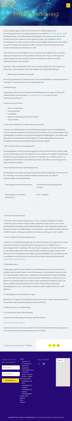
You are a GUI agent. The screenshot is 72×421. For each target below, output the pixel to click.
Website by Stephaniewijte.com (55, 417)
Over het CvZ (26, 361)
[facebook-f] (40, 364)
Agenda (22, 398)
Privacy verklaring (40, 417)
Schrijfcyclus (24, 396)
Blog (21, 400)
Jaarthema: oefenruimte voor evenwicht (27, 370)
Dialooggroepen (25, 378)
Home (22, 359)
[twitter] (45, 364)
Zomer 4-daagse (27, 374)
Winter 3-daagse (27, 376)
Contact (22, 402)
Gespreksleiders (27, 394)
